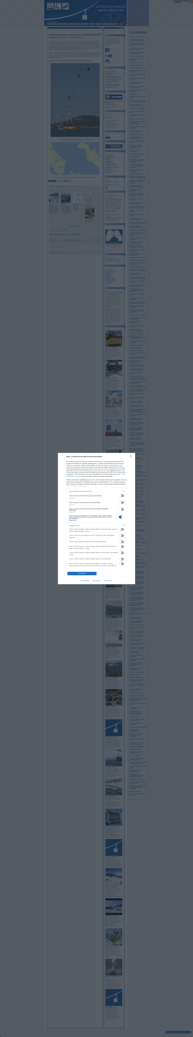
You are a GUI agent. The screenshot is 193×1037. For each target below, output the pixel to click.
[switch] (121, 495)
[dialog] (96, 518)
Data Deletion (85, 580)
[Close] (131, 457)
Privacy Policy (108, 580)
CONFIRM (82, 573)
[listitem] (96, 491)
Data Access (96, 580)
